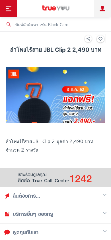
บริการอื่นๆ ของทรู (33, 214)
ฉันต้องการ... (26, 196)
